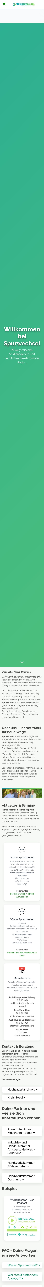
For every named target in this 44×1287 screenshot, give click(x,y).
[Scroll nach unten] (22, 662)
